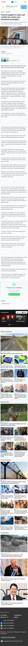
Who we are (3, 632)
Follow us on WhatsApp (8, 625)
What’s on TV (4, 617)
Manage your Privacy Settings (8, 637)
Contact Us (23, 632)
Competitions (18, 615)
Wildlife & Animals (6, 303)
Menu (4, 2)
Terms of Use (10, 632)
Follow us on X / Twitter (8, 620)
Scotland (8, 11)
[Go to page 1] (9, 324)
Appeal (16, 617)
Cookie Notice (4, 633)
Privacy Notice (17, 632)
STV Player (4, 615)
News (2, 11)
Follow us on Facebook (8, 623)
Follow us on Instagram (8, 628)
